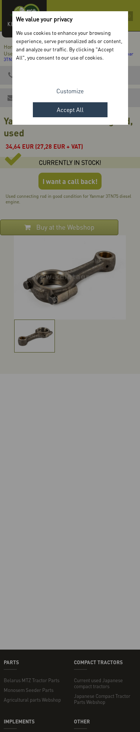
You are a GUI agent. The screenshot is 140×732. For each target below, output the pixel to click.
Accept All (70, 110)
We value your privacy (44, 19)
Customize (70, 91)
